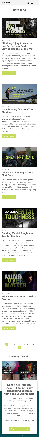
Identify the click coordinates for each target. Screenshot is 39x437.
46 (33, 344)
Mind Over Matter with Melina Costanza (19, 298)
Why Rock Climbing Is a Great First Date (18, 174)
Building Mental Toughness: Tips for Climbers (17, 234)
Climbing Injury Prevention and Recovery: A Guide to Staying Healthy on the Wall (17, 46)
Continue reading (9, 73)
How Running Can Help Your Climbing (18, 111)
